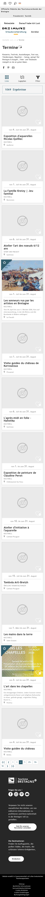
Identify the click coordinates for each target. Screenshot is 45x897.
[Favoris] (10, 3)
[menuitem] (9, 23)
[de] (20, 3)
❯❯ (12, 766)
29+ (29, 762)
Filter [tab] (38, 81)
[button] (15, 3)
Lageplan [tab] (22, 81)
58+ (35, 762)
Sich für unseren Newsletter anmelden (22, 827)
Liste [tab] (7, 81)
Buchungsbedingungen (21, 895)
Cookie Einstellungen (21, 892)
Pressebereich (18, 16)
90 (3, 766)
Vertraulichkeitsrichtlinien (21, 888)
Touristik (28, 16)
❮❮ (3, 762)
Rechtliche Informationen (21, 886)
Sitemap (21, 884)
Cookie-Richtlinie (22, 890)
